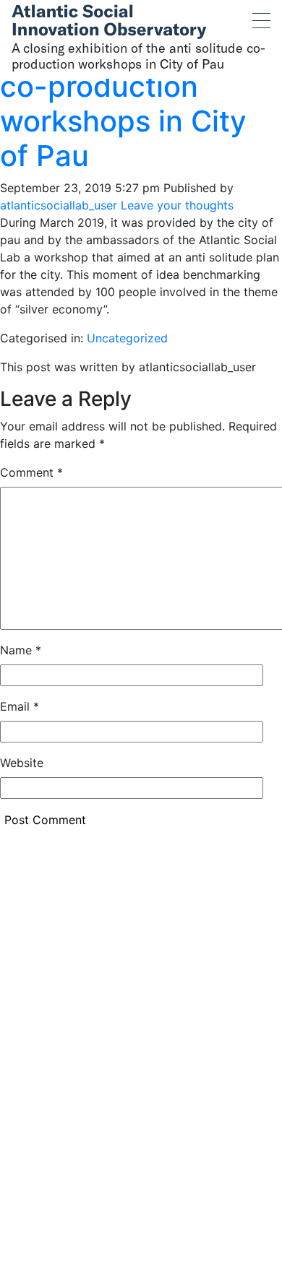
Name (20, 650)
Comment (31, 472)
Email (19, 706)
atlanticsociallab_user (58, 205)
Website (21, 762)
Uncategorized (127, 338)
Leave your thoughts (177, 205)
